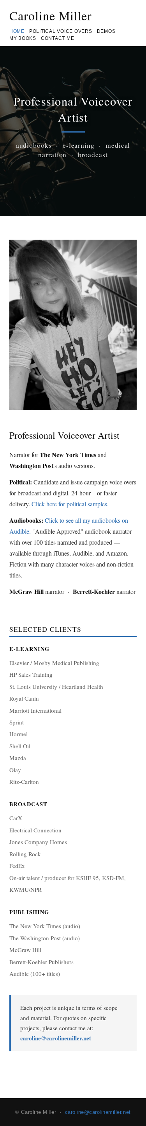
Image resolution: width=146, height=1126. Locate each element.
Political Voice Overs (60, 31)
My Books (22, 38)
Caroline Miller (50, 15)
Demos (106, 31)
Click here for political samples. (70, 504)
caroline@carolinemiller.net (55, 1038)
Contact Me (57, 38)
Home (17, 31)
